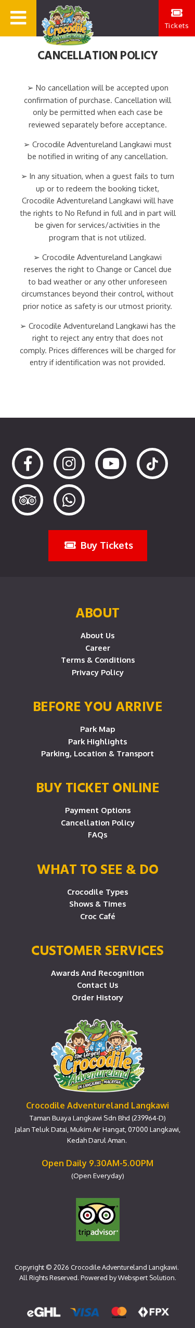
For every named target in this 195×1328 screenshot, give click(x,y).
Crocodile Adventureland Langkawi (124, 1267)
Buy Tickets (105, 545)
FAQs (97, 834)
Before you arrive (98, 705)
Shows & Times (97, 903)
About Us (97, 635)
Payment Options (98, 810)
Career (97, 647)
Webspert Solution (146, 1277)
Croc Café (97, 916)
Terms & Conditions (98, 659)
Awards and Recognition (97, 972)
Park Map (97, 728)
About (97, 612)
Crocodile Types (97, 891)
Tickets (177, 25)
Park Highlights (97, 741)
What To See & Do (97, 868)
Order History (97, 997)
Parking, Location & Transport (97, 753)
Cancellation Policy (98, 822)
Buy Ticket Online (98, 787)
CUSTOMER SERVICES (97, 949)
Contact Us (97, 984)
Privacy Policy (98, 672)
